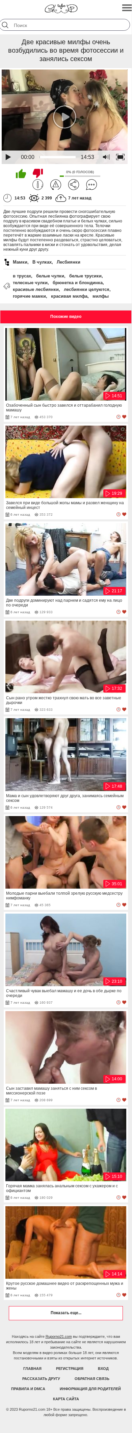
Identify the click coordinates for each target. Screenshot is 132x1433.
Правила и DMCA (28, 1389)
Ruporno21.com (59, 1336)
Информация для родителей (90, 1389)
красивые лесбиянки (36, 289)
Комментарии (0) (91, 184)
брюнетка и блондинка (78, 282)
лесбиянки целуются (86, 289)
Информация (37, 184)
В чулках (42, 262)
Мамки (20, 262)
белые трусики (85, 275)
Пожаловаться (55, 184)
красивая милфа (69, 296)
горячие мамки (29, 296)
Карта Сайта (66, 1399)
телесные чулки (30, 282)
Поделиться (73, 184)
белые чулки (50, 275)
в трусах (22, 275)
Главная (32, 1369)
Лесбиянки (68, 262)
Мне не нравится (37, 173)
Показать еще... (66, 1312)
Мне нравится (20, 173)
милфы (101, 296)
